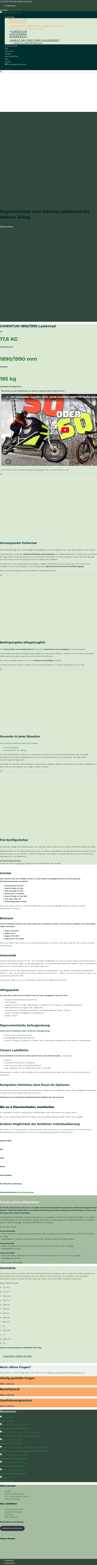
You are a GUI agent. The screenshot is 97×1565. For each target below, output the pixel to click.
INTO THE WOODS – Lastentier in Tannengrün (20, 1436)
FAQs (22, 1373)
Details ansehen (6, 226)
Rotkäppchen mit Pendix (11, 1443)
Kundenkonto (10, 5)
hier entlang (39, 470)
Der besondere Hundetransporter (14, 1428)
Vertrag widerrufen (12, 1499)
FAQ (6, 48)
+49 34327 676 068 (8, 1)
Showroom (9, 51)
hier (67, 470)
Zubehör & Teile (11, 46)
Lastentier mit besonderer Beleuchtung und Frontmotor (24, 1451)
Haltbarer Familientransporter (13, 1473)
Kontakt (8, 61)
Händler (8, 54)
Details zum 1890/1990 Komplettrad (28, 29)
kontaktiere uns (77, 1373)
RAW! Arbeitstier (7, 1481)
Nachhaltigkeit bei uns (14, 1509)
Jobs (7, 59)
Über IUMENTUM (11, 56)
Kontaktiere (19, 863)
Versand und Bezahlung (56, 1373)
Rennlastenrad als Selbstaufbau (14, 1458)
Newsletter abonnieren (17, 64)
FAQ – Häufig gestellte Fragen (17, 1496)
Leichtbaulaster (7, 1421)
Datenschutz (10, 1563)
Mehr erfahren (7, 1383)
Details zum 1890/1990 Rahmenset (28, 43)
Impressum (9, 1560)
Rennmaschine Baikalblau (11, 1466)
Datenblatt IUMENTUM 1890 (17, 1356)
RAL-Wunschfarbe (46, 1132)
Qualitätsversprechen (13, 1512)
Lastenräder (10, 17)
